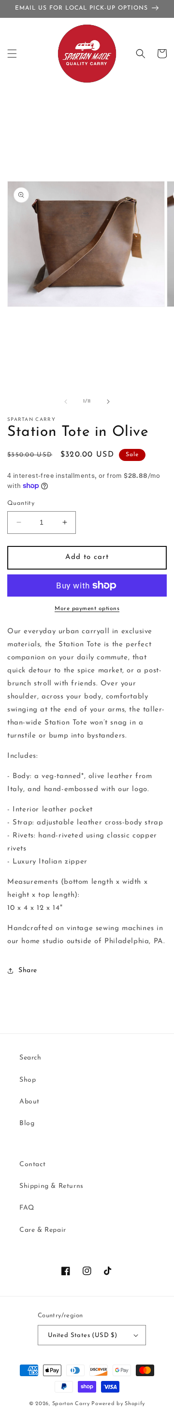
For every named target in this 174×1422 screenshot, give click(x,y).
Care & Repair (42, 1230)
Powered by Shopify (118, 1404)
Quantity (20, 503)
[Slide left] (65, 401)
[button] (12, 53)
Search (30, 1057)
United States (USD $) (82, 1335)
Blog (26, 1123)
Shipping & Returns (51, 1186)
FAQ (26, 1208)
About (29, 1101)
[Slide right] (108, 401)
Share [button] (27, 970)
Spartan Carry (71, 1404)
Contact (32, 1164)
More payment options (87, 609)
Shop (27, 1080)
